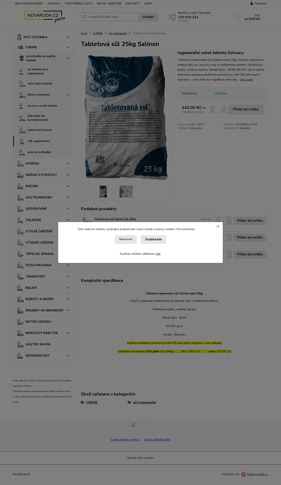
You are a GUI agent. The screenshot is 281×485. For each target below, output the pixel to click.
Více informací (185, 229)
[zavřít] (218, 226)
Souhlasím (153, 239)
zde (158, 254)
